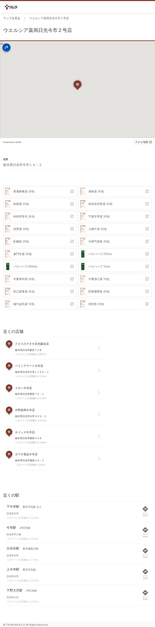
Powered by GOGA (12, 142)
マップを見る (11, 18)
